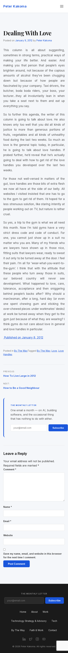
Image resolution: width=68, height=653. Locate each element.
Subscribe (58, 427)
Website (8, 535)
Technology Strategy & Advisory (29, 620)
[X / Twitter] (30, 639)
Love (54, 350)
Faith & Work (36, 630)
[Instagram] (37, 639)
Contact (52, 630)
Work (45, 611)
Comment (9, 469)
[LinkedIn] (24, 639)
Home (23, 611)
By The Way (21, 350)
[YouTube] (44, 639)
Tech (54, 620)
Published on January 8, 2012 (23, 337)
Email (7, 521)
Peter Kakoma (15, 6)
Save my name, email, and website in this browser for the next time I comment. (32, 555)
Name (7, 506)
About (34, 611)
